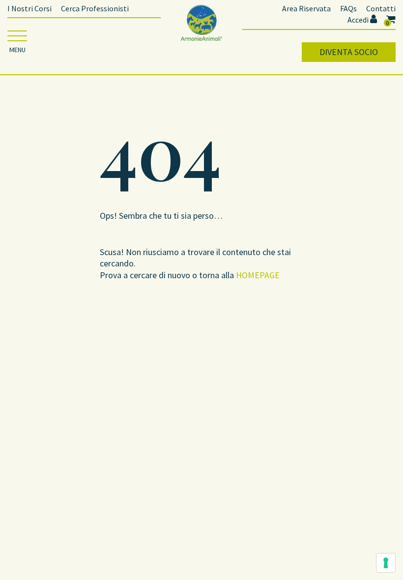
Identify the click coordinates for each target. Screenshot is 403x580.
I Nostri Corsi (29, 8)
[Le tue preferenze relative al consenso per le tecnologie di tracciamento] (385, 562)
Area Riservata (306, 8)
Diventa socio (348, 52)
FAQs (348, 8)
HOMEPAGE (258, 275)
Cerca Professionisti (95, 8)
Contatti (381, 8)
